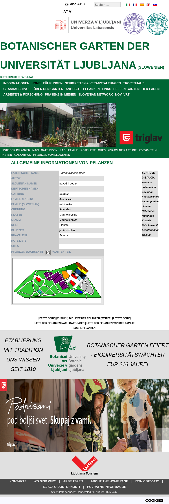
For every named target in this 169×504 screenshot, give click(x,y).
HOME (36, 83)
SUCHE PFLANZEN (84, 328)
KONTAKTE (17, 481)
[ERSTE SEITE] (47, 318)
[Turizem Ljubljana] (85, 476)
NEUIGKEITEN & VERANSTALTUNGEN (93, 83)
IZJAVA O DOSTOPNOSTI (61, 487)
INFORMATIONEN (16, 83)
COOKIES (154, 500)
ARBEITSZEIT (73, 481)
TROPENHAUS (133, 83)
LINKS (106, 89)
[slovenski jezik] (154, 4)
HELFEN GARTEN (126, 89)
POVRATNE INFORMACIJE (106, 487)
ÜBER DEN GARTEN (48, 89)
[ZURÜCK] (62, 318)
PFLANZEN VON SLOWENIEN (51, 154)
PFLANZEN (91, 89)
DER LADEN (151, 89)
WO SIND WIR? (45, 481)
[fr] (135, 4)
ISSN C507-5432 (147, 481)
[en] (148, 4)
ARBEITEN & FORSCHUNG (23, 94)
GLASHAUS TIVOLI (17, 89)
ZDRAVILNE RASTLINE (122, 150)
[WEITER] (106, 318)
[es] (141, 4)
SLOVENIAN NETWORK (95, 94)
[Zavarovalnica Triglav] (84, 451)
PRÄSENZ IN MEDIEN (60, 94)
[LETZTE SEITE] (121, 318)
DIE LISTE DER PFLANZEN (84, 318)
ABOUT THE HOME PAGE (109, 481)
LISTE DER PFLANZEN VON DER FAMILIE (110, 323)
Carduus (64, 194)
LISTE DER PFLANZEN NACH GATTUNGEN (59, 323)
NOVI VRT (122, 94)
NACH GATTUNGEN (44, 150)
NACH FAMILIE (69, 150)
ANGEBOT (73, 89)
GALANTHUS (22, 154)
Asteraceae (65, 199)
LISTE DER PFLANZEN (16, 150)
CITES (102, 150)
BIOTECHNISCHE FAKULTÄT (16, 77)
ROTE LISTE (88, 150)
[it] (128, 4)
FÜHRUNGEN (52, 83)
